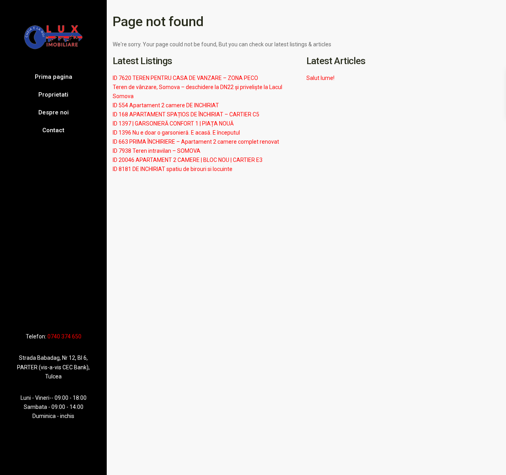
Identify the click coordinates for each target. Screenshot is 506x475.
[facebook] (37, 313)
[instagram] (68, 313)
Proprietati (53, 94)
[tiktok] (46, 313)
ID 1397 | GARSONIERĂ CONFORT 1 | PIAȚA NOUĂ (173, 123)
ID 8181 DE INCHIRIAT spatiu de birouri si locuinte (172, 169)
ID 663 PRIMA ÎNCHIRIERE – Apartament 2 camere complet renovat (196, 142)
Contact (53, 130)
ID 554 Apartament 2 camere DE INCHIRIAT (166, 105)
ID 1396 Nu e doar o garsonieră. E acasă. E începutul (176, 132)
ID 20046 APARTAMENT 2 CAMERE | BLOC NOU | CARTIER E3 (187, 160)
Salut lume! (320, 78)
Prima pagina (53, 76)
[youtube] (56, 313)
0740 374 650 (64, 336)
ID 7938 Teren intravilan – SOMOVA (156, 151)
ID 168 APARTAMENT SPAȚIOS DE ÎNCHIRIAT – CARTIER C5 (186, 114)
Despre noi (53, 112)
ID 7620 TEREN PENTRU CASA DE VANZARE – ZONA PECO (185, 78)
